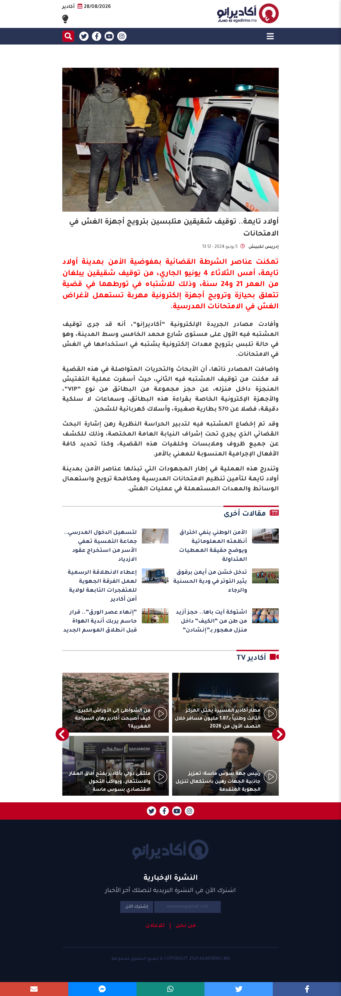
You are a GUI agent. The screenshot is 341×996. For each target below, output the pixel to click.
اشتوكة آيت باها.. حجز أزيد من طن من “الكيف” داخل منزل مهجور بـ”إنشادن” (211, 622)
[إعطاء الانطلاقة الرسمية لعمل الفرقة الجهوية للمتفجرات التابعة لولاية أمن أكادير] (155, 575)
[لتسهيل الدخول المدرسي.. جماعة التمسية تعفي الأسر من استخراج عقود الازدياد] (155, 536)
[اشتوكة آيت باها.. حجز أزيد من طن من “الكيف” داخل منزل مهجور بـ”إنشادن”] (265, 615)
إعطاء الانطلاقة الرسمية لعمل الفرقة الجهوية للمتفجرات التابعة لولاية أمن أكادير (102, 586)
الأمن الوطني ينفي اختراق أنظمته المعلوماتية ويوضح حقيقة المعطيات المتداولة (213, 546)
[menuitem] (183, 926)
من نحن (185, 926)
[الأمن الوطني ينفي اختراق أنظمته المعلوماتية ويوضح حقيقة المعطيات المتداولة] (265, 536)
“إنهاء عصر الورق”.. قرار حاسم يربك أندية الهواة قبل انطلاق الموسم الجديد (100, 622)
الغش (268, 307)
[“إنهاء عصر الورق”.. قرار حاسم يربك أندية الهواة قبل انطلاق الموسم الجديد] (155, 615)
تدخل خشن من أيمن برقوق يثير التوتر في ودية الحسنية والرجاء (210, 582)
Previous (278, 734)
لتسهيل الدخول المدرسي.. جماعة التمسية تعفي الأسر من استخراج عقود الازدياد (100, 546)
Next (62, 734)
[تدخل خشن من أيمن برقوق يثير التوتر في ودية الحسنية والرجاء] (265, 575)
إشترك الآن (136, 907)
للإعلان (155, 926)
